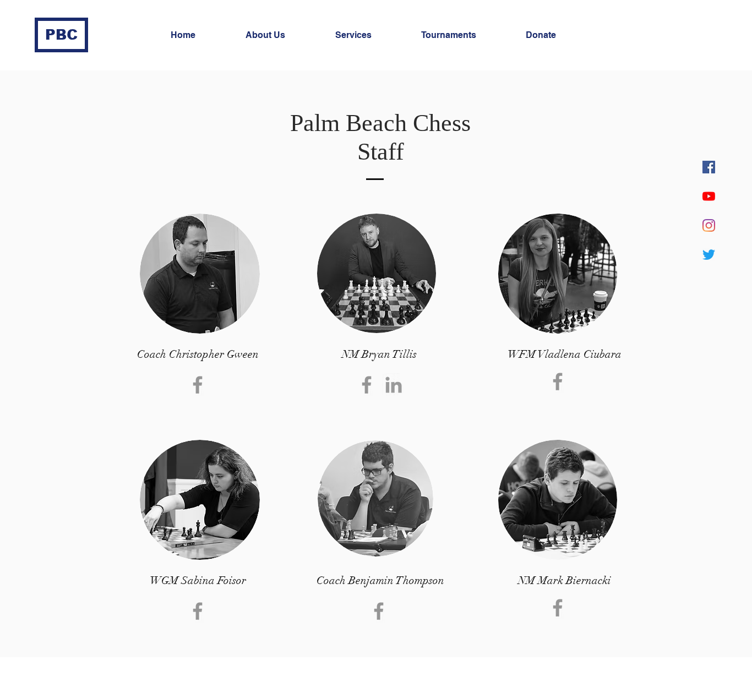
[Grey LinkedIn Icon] (393, 384)
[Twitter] (708, 254)
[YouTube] (708, 196)
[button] (282, 35)
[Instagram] (708, 225)
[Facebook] (708, 167)
